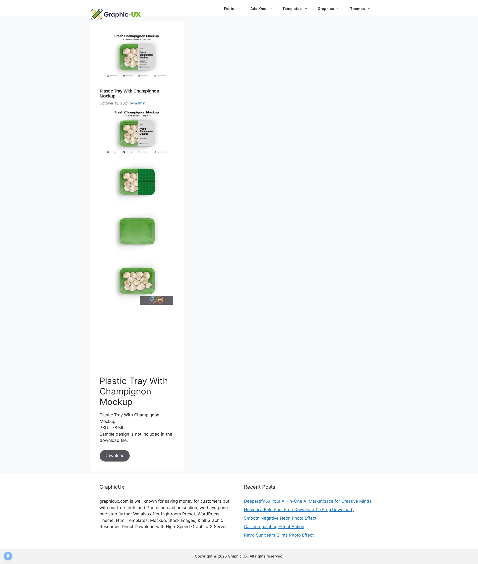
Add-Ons (258, 8)
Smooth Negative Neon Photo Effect (280, 518)
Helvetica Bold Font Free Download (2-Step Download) (299, 509)
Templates (292, 8)
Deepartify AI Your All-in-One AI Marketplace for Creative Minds (307, 501)
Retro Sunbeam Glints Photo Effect (279, 535)
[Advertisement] (137, 340)
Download (115, 455)
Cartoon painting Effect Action (274, 526)
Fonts (229, 8)
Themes (357, 8)
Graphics (326, 8)
